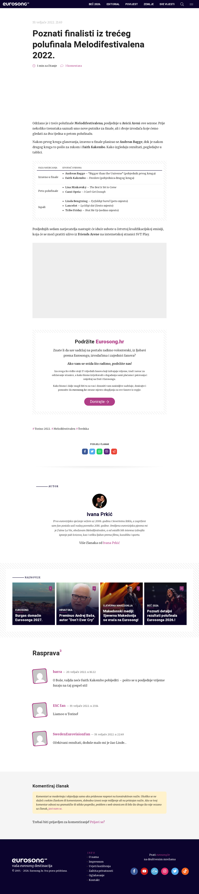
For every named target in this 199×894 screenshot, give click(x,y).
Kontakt (94, 880)
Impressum (96, 861)
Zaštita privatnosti (101, 870)
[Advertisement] (99, 94)
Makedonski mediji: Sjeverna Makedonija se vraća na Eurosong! (120, 615)
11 (182, 588)
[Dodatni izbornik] (191, 4)
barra (57, 672)
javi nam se (55, 808)
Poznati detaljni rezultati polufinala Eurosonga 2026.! (162, 615)
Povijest (131, 4)
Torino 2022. (43, 428)
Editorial (113, 4)
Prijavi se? (97, 822)
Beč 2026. (95, 4)
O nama (94, 857)
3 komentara (73, 65)
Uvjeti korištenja (100, 866)
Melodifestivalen (64, 428)
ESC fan (59, 706)
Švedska (83, 428)
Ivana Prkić (111, 543)
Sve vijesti (167, 4)
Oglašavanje (96, 875)
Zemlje (149, 4)
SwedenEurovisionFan (71, 734)
